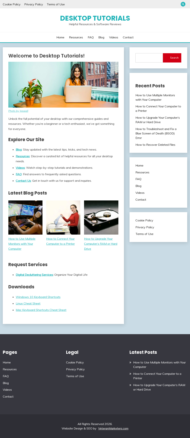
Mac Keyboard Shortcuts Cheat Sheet (41, 310)
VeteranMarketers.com (113, 428)
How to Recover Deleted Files (155, 144)
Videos (113, 37)
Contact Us (23, 180)
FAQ (91, 37)
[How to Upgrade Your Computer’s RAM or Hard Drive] (101, 218)
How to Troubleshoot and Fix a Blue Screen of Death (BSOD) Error (155, 133)
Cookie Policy (12, 4)
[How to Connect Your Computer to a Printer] (63, 218)
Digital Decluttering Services (34, 274)
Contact (128, 37)
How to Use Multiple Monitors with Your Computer (21, 244)
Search (174, 57)
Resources (76, 37)
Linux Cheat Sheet (28, 303)
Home (60, 37)
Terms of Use (56, 4)
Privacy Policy (33, 4)
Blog (101, 37)
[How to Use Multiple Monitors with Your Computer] (25, 218)
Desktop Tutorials (95, 18)
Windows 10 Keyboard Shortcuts (38, 297)
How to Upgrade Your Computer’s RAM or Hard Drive (100, 244)
